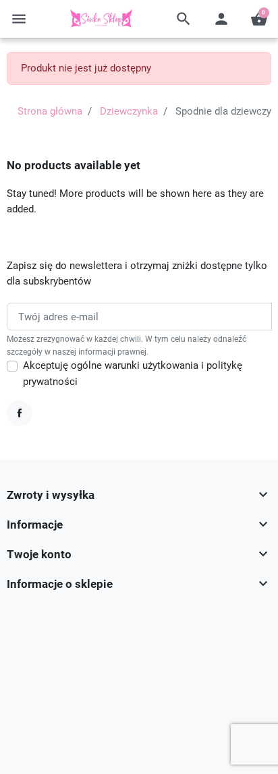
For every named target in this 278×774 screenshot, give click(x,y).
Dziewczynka (129, 111)
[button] (183, 19)
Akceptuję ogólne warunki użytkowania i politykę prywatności (132, 373)
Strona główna (50, 111)
